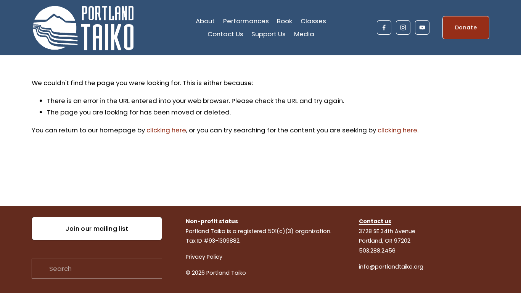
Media (304, 34)
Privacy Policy (204, 257)
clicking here (166, 130)
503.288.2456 (377, 250)
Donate (466, 27)
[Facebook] (384, 27)
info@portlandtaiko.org (391, 266)
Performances (246, 21)
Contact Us (225, 34)
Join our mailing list (97, 228)
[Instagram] (403, 27)
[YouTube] (422, 27)
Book (284, 21)
